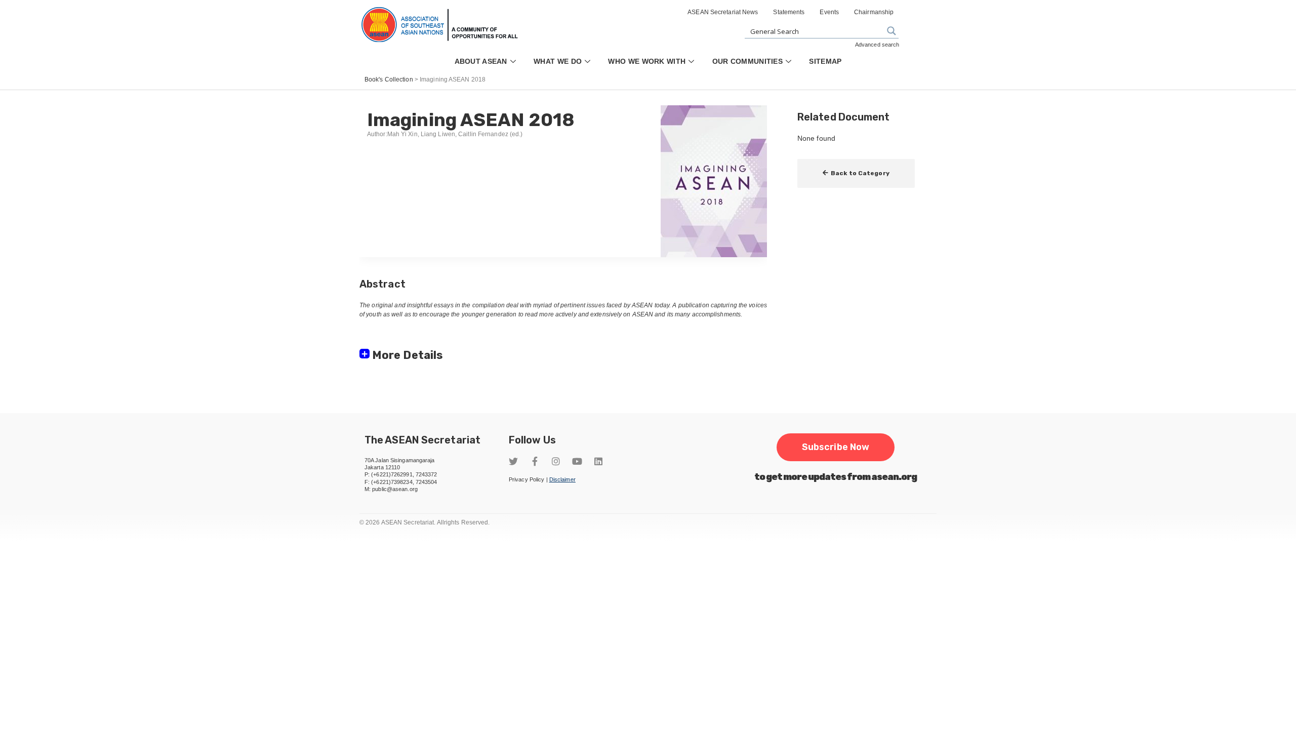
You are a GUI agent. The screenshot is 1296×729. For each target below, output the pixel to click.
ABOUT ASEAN (481, 61)
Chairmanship (874, 12)
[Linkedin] (598, 461)
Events (829, 12)
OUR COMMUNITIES (747, 61)
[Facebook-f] (534, 461)
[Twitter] (513, 461)
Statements (788, 12)
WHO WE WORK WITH (646, 61)
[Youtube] (577, 461)
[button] (856, 173)
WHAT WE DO (558, 61)
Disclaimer (562, 479)
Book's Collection (388, 79)
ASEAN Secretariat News (722, 12)
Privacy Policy (526, 479)
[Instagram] (555, 461)
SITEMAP (825, 61)
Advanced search (877, 45)
